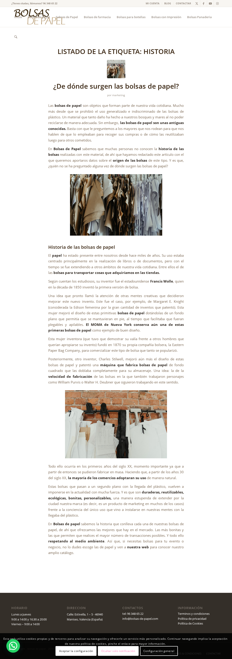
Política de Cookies (190, 623)
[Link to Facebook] (203, 3)
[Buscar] (15, 37)
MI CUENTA (153, 3)
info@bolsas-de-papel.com (140, 619)
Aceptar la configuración (76, 651)
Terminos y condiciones (194, 614)
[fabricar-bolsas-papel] (116, 69)
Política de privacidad (192, 619)
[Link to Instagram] (217, 3)
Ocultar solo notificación (118, 651)
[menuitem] (152, 3)
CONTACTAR (183, 3)
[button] (13, 646)
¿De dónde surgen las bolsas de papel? (116, 86)
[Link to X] (196, 3)
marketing (118, 95)
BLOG (167, 3)
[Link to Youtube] (210, 3)
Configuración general (158, 651)
